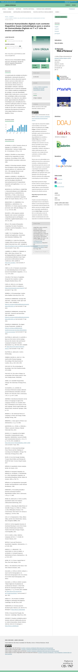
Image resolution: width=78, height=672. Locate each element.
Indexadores (7, 12)
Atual (4, 9)
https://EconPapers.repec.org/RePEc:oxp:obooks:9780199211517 (21, 246)
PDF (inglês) (35, 66)
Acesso (74, 5)
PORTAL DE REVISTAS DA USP (8, 2)
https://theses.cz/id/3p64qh (18, 609)
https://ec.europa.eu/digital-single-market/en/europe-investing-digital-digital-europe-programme (16, 330)
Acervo (11, 16)
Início (6, 16)
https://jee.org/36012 (10, 262)
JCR (69, 58)
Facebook (59, 183)
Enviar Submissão (61, 16)
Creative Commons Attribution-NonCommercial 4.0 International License (41, 118)
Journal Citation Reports (61, 58)
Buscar (72, 9)
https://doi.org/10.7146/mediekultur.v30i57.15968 (17, 442)
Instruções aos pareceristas (22, 12)
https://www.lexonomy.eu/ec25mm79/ (14, 288)
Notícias (18, 9)
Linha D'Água (10, 5)
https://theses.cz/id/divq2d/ (12, 626)
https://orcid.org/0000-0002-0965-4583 (14, 40)
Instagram (59, 179)
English (56, 26)
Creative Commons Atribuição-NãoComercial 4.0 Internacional (37, 648)
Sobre (57, 12)
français (57, 31)
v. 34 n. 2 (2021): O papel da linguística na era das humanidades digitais (25, 18)
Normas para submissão (44, 9)
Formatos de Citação (40, 251)
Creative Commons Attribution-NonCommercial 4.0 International (38, 649)
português (57, 33)
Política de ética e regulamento (43, 12)
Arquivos (11, 9)
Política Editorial (28, 9)
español (57, 29)
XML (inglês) (44, 66)
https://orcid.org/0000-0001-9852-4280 (14, 48)
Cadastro (67, 5)
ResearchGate (60, 186)
